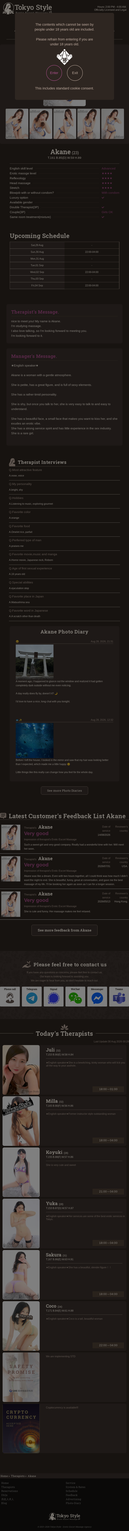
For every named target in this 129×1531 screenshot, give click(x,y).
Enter (54, 73)
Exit (75, 73)
